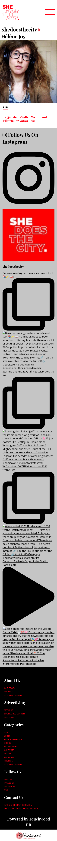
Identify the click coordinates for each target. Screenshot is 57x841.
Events (7, 753)
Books (7, 742)
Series (7, 735)
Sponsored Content (15, 713)
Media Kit (8, 710)
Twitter (8, 779)
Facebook (9, 782)
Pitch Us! (8, 691)
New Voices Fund (13, 695)
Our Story (9, 688)
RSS (6, 790)
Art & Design (10, 746)
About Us (9, 757)
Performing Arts (13, 739)
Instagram (10, 786)
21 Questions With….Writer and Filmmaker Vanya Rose (25, 119)
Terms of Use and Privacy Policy (21, 808)
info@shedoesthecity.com (18, 804)
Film (5, 107)
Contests (9, 717)
